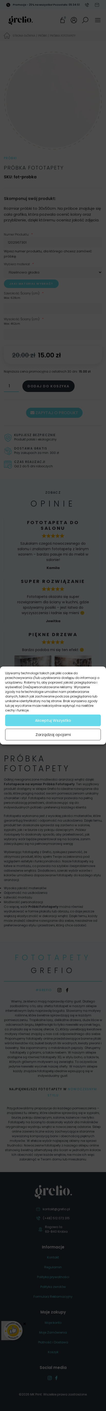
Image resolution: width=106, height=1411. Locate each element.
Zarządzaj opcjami (53, 734)
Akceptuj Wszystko (53, 720)
